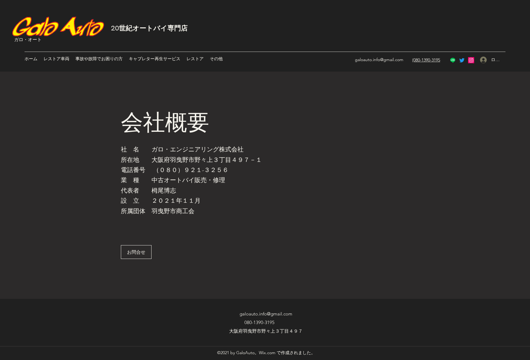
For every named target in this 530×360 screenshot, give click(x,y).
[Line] (453, 60)
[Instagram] (471, 60)
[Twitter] (462, 60)
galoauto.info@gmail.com (379, 59)
